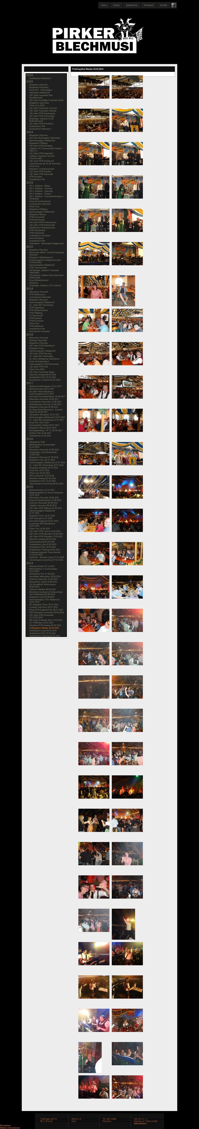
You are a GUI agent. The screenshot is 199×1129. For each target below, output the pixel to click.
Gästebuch (149, 5)
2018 (29, 334)
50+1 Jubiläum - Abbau (39, 186)
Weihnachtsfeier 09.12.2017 (41, 389)
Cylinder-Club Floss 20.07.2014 (43, 607)
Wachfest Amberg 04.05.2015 (42, 539)
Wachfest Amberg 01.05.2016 (42, 478)
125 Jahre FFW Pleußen (40, 171)
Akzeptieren (5, 1125)
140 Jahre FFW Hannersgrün (42, 113)
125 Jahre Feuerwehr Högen (42, 372)
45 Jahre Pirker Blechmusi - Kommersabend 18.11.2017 (41, 392)
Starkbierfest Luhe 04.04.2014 (42, 630)
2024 (29, 132)
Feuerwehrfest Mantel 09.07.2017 (44, 425)
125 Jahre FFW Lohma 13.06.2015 (44, 531)
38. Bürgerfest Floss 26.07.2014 (43, 604)
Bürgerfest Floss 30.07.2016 (42, 460)
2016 (29, 438)
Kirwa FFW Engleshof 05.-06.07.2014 (46, 610)
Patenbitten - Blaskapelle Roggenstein (46, 243)
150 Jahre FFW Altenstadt (41, 174)
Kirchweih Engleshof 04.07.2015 (43, 521)
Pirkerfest (33, 283)
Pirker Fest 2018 (36, 369)
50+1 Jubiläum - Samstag (41, 191)
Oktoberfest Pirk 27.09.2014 (42, 574)
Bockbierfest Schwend (39, 331)
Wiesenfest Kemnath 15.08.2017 (44, 399)
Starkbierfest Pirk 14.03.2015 (42, 547)
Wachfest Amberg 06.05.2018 (42, 374)
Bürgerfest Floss (36, 348)
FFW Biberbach (36, 326)
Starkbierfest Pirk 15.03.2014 (42, 633)
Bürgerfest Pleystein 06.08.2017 (43, 407)
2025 (29, 81)
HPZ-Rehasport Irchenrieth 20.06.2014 (46, 612)
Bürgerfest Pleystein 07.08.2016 (43, 457)
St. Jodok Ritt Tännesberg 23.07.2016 (46, 465)
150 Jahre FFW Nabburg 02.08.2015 (45, 508)
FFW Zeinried (35, 318)
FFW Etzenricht (36, 321)
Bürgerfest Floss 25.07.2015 (42, 516)
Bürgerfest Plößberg (38, 143)
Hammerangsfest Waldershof (42, 351)
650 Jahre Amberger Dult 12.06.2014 (45, 620)
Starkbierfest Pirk (37, 126)
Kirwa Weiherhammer (39, 280)
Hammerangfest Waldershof (41, 212)
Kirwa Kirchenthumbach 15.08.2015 (45, 500)
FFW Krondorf (35, 177)
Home (104, 5)
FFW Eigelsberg (36, 308)
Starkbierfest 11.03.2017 (40, 436)
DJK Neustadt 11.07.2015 (40, 518)
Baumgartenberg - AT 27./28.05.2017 (45, 430)
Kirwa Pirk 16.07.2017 (39, 422)
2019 (29, 288)
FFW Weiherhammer (38, 310)
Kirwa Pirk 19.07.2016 (39, 470)
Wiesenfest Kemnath (38, 292)
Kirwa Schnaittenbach (39, 361)
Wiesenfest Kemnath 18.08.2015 (44, 497)
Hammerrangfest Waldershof (42, 140)
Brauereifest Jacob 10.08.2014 (43, 582)
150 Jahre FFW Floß (38, 367)
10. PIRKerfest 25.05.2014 (41, 623)
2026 (29, 75)
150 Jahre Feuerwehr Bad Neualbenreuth (40, 96)
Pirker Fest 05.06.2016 (39, 473)
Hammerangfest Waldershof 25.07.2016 (47, 462)
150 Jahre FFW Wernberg (40, 146)
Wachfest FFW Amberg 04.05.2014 (45, 625)
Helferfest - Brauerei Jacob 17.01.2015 (46, 557)
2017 (29, 383)
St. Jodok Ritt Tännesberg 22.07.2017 (46, 420)
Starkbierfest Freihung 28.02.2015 (44, 550)
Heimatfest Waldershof (39, 92)
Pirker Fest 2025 (36, 105)
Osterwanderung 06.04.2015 (42, 542)
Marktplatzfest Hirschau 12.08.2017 (45, 404)
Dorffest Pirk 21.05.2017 (40, 433)
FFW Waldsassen (37, 294)
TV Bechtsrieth (36, 315)
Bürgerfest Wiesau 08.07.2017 (43, 428)
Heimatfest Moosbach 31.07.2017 (44, 414)
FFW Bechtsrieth (37, 220)
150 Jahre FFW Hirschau (40, 353)
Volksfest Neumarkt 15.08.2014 (43, 579)
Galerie (116, 5)
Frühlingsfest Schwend (39, 235)
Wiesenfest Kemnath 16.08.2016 (44, 450)
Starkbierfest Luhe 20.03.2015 (42, 544)
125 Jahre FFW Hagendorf (41, 153)
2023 (29, 182)
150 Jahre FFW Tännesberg (41, 116)
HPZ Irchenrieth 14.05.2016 (41, 476)
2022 (29, 246)
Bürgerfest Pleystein (38, 85)
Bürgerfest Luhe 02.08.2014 (41, 597)
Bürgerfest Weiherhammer (41, 257)
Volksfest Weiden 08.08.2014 (42, 589)
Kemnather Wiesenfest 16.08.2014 (44, 576)
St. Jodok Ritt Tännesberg (41, 305)
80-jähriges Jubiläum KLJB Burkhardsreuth (41, 120)
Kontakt (163, 5)
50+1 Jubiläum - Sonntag (40, 188)
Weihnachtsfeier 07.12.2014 (41, 566)
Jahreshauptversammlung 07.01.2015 (46, 560)
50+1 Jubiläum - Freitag (40, 194)
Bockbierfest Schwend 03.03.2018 (44, 380)
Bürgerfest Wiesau (37, 214)
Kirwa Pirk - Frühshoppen (40, 90)
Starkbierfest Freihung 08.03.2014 (44, 636)
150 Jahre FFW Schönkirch (41, 161)
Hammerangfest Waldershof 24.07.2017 (47, 417)
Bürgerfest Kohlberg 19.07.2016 (43, 468)
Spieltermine (131, 5)
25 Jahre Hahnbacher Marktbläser (44, 359)
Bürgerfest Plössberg (38, 87)
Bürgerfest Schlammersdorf (41, 169)
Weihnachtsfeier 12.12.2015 (41, 490)
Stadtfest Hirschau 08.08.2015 (43, 505)
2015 (29, 486)
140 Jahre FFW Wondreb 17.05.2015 (45, 536)
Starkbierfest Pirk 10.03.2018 (42, 377)
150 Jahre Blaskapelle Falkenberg (44, 138)
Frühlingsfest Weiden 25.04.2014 (44, 628)
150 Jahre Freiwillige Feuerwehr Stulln (46, 100)
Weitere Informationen (10, 1128)
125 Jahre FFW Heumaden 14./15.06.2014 (41, 616)
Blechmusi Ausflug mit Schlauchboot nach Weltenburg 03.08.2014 (45, 593)
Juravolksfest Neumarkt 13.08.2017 (45, 402)
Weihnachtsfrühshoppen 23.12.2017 (45, 386)
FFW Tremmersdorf (38, 268)
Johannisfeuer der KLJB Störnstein (45, 163)
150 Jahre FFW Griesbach (41, 123)
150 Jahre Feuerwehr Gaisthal (42, 111)
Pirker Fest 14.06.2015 (39, 528)
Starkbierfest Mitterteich (40, 78)
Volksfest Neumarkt (38, 340)
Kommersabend (36, 238)
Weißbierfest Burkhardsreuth (42, 228)
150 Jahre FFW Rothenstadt (42, 225)
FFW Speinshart (36, 233)
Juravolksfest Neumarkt (40, 204)
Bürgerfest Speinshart (39, 103)
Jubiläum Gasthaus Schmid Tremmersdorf (41, 157)
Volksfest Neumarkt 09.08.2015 (43, 503)
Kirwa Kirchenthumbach (40, 201)
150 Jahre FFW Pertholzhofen (42, 222)
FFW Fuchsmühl (36, 217)
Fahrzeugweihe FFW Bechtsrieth (44, 364)
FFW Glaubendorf (37, 230)
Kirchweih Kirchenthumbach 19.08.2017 (47, 396)
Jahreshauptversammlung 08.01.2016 (46, 483)
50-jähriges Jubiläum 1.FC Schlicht (45, 285)
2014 (29, 563)
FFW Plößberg (35, 313)
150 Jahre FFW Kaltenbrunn (42, 345)
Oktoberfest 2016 (37, 442)
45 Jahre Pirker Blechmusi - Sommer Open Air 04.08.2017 (46, 411)
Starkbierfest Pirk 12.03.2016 (42, 481)
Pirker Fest (34, 166)
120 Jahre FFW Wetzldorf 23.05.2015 (46, 534)
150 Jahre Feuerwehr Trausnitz (43, 108)
